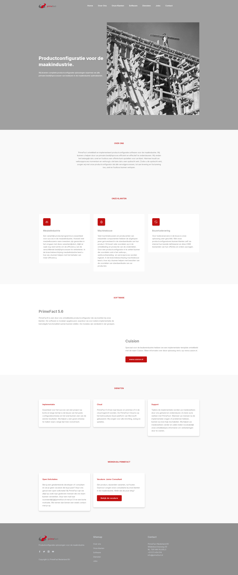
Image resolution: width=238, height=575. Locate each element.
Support (155, 404)
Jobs (158, 5)
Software (133, 5)
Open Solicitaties (50, 479)
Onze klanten (118, 5)
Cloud (99, 404)
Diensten (146, 5)
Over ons (102, 5)
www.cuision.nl (136, 359)
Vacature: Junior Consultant (109, 479)
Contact (169, 5)
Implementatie (48, 404)
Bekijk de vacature (109, 498)
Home (90, 5)
